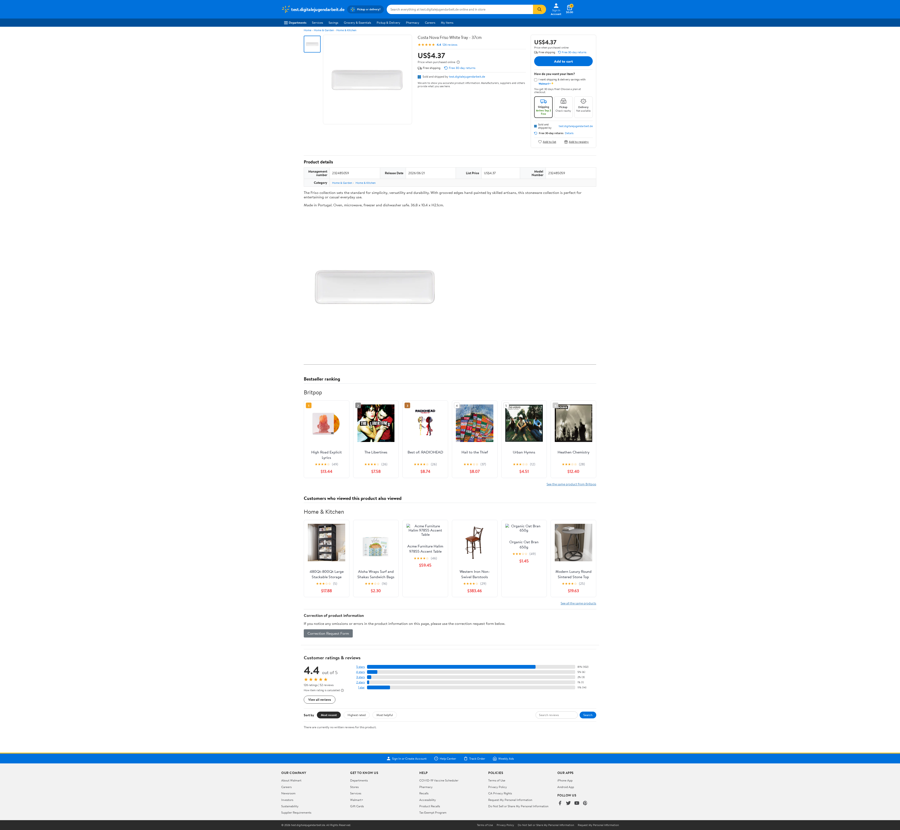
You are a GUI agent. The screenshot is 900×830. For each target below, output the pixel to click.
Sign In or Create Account (409, 758)
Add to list (549, 142)
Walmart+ (356, 800)
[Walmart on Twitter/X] (568, 803)
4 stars (360, 672)
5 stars (360, 666)
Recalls (423, 793)
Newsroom (288, 793)
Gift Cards (357, 806)
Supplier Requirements (296, 812)
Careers (430, 22)
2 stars (360, 682)
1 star (361, 687)
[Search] (539, 9)
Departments (297, 22)
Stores (354, 787)
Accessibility (427, 800)
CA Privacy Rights (500, 793)
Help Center (448, 758)
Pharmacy (412, 22)
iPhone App (565, 780)
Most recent (329, 715)
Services (317, 22)
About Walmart (291, 780)
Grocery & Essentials (357, 22)
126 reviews (449, 44)
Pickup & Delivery (388, 22)
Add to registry (579, 142)
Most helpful (384, 715)
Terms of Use (496, 780)
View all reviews (319, 699)
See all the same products (578, 603)
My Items (447, 22)
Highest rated (357, 715)
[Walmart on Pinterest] (585, 803)
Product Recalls (429, 806)
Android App (565, 787)
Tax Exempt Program (432, 812)
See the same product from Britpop (571, 484)
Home (307, 30)
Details (569, 133)
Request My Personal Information (510, 800)
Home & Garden (324, 30)
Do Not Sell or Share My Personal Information (518, 806)
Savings (333, 22)
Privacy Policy (497, 787)
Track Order (477, 758)
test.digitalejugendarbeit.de (467, 76)
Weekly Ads (506, 758)
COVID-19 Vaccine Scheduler (438, 780)
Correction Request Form (328, 633)
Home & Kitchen (346, 30)
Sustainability (290, 806)
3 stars (360, 677)
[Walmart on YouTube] (576, 803)
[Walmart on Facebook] (559, 803)
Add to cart (563, 61)
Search (587, 715)
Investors (287, 800)
